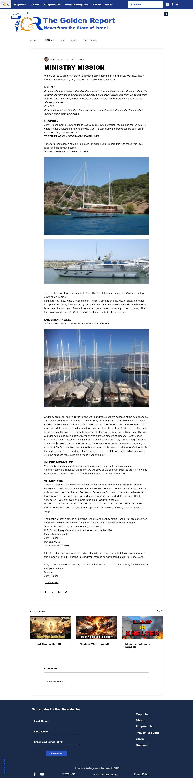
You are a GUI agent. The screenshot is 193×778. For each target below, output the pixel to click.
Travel (62, 40)
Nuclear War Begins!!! (94, 644)
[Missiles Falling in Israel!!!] (142, 627)
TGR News (49, 40)
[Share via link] (66, 592)
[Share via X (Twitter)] (52, 592)
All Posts (34, 40)
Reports (142, 714)
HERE (115, 768)
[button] (166, 13)
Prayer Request (147, 732)
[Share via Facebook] (45, 592)
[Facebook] (172, 4)
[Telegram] (167, 4)
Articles (74, 40)
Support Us (144, 726)
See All (160, 611)
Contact (142, 745)
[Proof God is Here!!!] (50, 627)
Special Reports (90, 40)
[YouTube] (177, 4)
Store (140, 738)
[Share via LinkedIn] (59, 592)
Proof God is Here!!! (47, 644)
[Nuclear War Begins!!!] (96, 627)
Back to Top (4, 765)
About (140, 720)
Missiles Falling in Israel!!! (137, 645)
